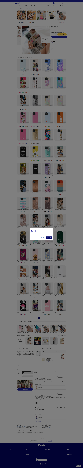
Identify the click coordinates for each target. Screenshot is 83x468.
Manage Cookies (42, 237)
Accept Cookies (49, 237)
